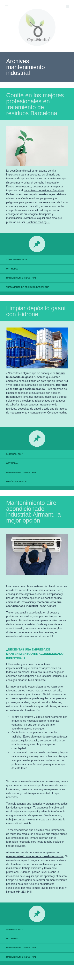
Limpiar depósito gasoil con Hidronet (36, 311)
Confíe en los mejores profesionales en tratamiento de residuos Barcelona (35, 104)
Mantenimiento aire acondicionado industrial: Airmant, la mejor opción (33, 511)
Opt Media (12, 269)
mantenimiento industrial (21, 278)
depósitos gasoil (16, 481)
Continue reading (38, 222)
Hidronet (61, 384)
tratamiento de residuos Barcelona (44, 190)
